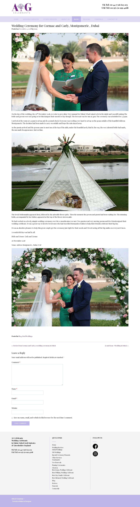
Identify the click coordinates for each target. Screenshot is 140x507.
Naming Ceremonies (58, 465)
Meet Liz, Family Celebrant (60, 475)
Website (14, 408)
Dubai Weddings (57, 450)
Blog (76, 19)
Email (14, 398)
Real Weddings (27, 336)
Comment (16, 362)
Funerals (99, 19)
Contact (112, 19)
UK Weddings (56, 452)
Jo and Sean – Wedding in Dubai (116, 346)
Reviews (86, 19)
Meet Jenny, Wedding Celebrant (62, 470)
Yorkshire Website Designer (21, 501)
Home (16, 19)
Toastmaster (56, 460)
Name (14, 389)
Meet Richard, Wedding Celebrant (63, 478)
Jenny (36, 29)
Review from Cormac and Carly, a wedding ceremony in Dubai (34, 346)
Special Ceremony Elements (61, 455)
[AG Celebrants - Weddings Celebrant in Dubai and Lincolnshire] (22, 8)
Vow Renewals (56, 462)
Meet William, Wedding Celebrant (62, 473)
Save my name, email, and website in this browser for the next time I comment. (43, 418)
